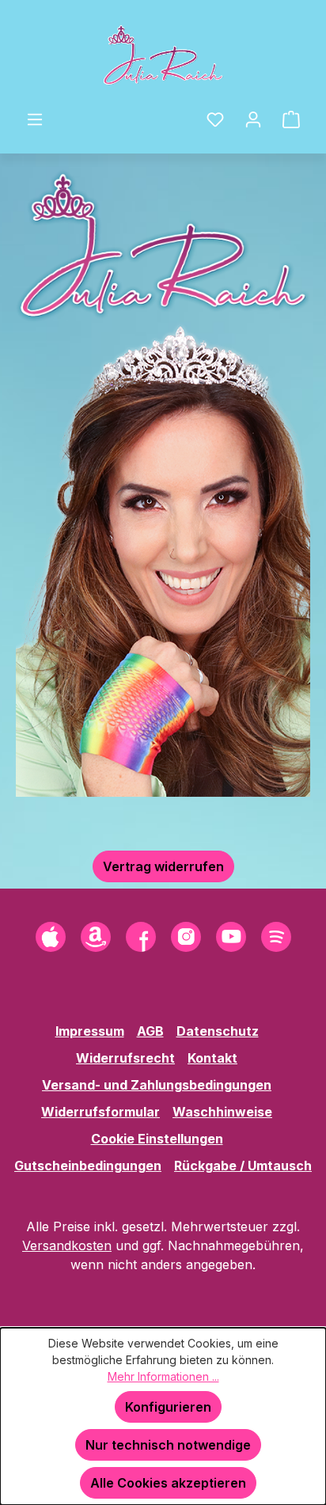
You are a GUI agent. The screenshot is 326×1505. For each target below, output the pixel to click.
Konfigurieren (168, 1407)
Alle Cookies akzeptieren (168, 1483)
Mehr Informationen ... (163, 1376)
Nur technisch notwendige (168, 1445)
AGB (150, 1031)
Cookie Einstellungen (157, 1139)
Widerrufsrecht (125, 1058)
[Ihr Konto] (253, 119)
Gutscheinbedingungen (87, 1165)
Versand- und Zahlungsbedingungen (156, 1085)
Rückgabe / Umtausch (243, 1165)
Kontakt (212, 1058)
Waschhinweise (222, 1112)
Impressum (89, 1031)
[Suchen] (186, 114)
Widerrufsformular (100, 1112)
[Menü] (35, 119)
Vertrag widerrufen (163, 866)
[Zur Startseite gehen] (163, 54)
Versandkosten (67, 1245)
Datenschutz (217, 1031)
